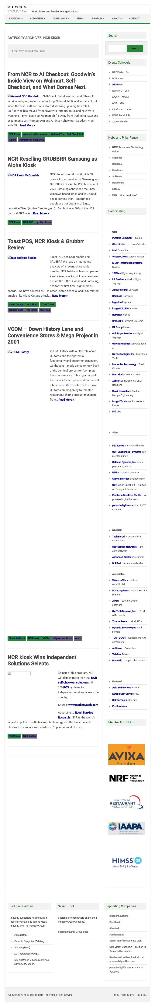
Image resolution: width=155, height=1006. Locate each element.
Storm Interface (118, 940)
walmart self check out (31, 139)
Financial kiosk (17, 638)
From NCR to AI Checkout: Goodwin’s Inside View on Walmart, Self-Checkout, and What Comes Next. (51, 80)
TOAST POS (47, 304)
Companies (36, 18)
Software (117, 176)
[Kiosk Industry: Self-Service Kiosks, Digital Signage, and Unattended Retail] (42, 13)
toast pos (45, 310)
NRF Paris (117, 72)
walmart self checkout (35, 134)
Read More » (27, 125)
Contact (134, 18)
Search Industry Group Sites (73, 931)
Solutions (14, 18)
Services (117, 163)
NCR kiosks (29, 736)
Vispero (18, 947)
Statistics (117, 157)
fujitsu (12, 139)
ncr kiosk (32, 310)
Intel (16, 935)
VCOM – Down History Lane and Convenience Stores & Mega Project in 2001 (53, 335)
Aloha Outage (16, 304)
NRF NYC (117, 90)
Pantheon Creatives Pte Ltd (124, 957)
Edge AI (116, 188)
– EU (125, 693)
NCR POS (28, 222)
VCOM (46, 638)
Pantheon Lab (116, 934)
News (80, 18)
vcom (78, 638)
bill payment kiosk (62, 638)
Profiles (97, 18)
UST (111, 946)
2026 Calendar (120, 121)
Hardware (117, 170)
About (115, 18)
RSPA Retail (118, 115)
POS (66, 687)
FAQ (114, 195)
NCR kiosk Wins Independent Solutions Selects (42, 660)
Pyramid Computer (24, 941)
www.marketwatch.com (83, 705)
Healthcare (118, 182)
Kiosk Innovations (119, 915)
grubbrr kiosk (43, 222)
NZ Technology (22, 953)
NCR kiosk (14, 134)
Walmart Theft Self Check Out (67, 134)
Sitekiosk (114, 928)
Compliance (60, 18)
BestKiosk (114, 922)
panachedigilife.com (120, 967)
